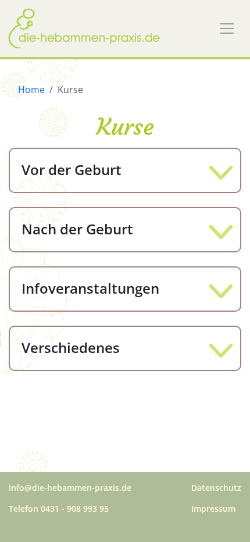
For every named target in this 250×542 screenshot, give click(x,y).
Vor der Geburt (72, 169)
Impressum (213, 508)
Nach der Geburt (77, 228)
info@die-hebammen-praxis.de (70, 487)
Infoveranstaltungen (90, 288)
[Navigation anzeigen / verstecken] (226, 28)
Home (31, 89)
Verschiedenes (71, 347)
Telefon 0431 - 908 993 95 (59, 508)
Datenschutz (216, 487)
